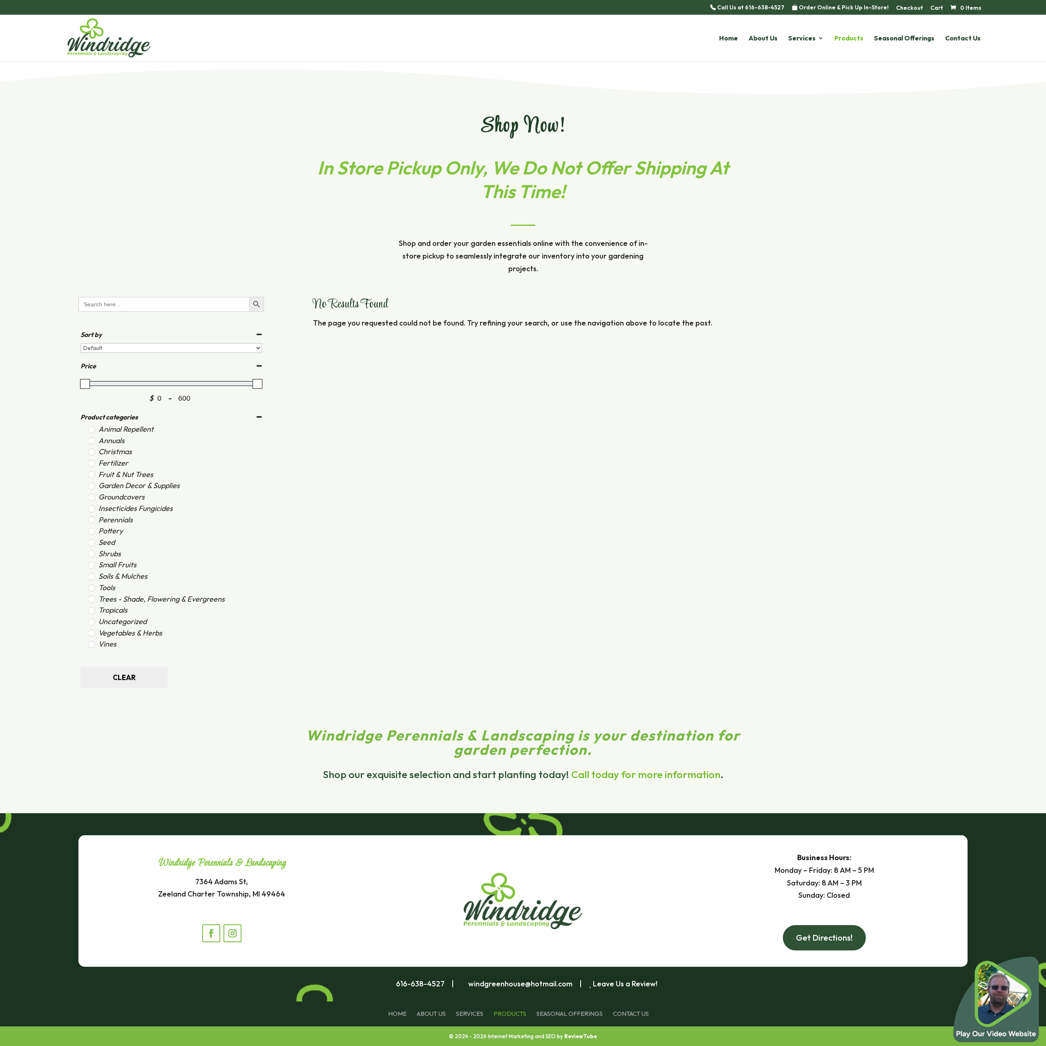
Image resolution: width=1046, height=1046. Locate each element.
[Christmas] (91, 451)
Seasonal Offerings (904, 38)
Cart (936, 8)
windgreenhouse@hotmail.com (520, 983)
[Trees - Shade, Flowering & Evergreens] (91, 598)
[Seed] (91, 542)
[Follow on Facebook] (211, 933)
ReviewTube (580, 1036)
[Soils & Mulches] (91, 576)
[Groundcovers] (91, 497)
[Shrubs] (91, 553)
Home (728, 38)
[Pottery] (91, 531)
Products (848, 38)
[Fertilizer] (91, 463)
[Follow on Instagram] (232, 933)
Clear (124, 677)
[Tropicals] (91, 610)
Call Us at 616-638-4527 (750, 7)
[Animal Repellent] (91, 429)
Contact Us (963, 38)
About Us (763, 38)
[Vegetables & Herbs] (91, 632)
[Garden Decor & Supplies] (91, 485)
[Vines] (91, 644)
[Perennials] (91, 519)
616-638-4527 (420, 983)
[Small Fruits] (91, 565)
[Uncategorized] (91, 621)
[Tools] (91, 587)
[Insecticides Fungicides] (91, 508)
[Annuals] (91, 440)
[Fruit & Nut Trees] (91, 474)
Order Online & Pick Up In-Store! (843, 7)
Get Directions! (824, 937)
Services (802, 38)
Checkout (909, 8)
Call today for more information (645, 774)
